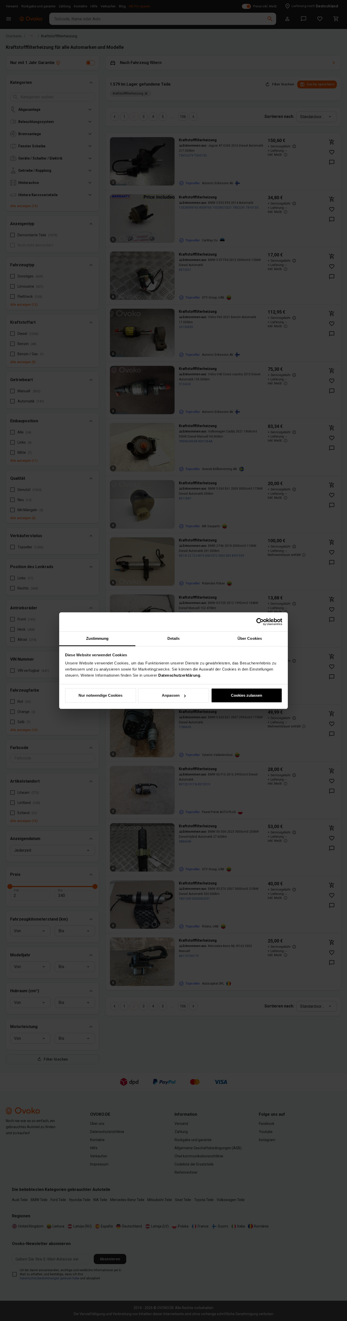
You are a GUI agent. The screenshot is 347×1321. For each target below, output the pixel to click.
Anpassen (171, 695)
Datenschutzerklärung (179, 675)
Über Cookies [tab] (250, 638)
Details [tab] (173, 638)
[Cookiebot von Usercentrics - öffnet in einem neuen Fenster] (260, 622)
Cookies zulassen (246, 695)
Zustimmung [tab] (97, 638)
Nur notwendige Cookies (100, 695)
